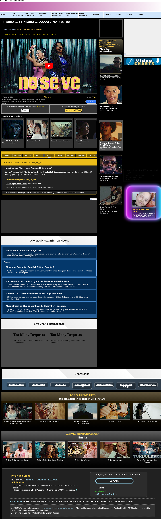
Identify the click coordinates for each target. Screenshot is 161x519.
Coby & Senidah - (109, 76)
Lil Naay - (106, 106)
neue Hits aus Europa (126, 386)
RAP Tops (70, 155)
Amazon (25, 110)
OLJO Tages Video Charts (16, 184)
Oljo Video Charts (106, 494)
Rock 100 (28, 155)
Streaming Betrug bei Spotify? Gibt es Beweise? (30, 267)
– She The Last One (11, 142)
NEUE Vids (81, 155)
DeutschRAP (17, 155)
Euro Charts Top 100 (82, 386)
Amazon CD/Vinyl (73, 110)
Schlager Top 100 (148, 385)
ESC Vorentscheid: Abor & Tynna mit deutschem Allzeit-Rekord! (38, 281)
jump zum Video (10, 29)
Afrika (7, 155)
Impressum (46, 508)
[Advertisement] (49, 216)
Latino (38, 155)
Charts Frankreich (104, 385)
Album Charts (38, 385)
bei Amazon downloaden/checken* (30, 29)
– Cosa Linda (60, 141)
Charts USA (60, 385)
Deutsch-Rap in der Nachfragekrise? (24, 250)
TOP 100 (92, 155)
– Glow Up (33, 141)
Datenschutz (68, 508)
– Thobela (83, 142)
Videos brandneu (16, 385)
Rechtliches (57, 508)
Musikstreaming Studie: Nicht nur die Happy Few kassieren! (36, 306)
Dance (60, 155)
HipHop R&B (49, 155)
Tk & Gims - (109, 176)
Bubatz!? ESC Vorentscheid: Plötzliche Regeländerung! (34, 294)
